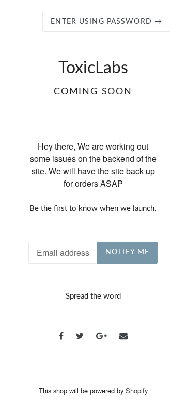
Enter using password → (106, 21)
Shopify (137, 391)
